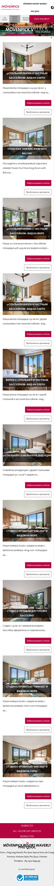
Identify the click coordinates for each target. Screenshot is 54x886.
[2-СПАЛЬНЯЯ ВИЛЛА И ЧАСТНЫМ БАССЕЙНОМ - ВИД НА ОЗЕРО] (27, 294)
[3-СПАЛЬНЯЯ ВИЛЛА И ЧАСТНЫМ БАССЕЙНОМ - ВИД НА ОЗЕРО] (27, 63)
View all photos (42, 31)
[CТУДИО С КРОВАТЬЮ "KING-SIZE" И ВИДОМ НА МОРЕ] (27, 520)
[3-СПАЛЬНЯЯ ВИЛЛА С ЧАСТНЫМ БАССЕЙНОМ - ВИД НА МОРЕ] (27, 218)
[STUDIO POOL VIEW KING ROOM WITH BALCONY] (27, 138)
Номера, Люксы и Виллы (15, 18)
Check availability (42, 18)
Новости (27, 826)
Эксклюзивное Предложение (27, 18)
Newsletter (27, 836)
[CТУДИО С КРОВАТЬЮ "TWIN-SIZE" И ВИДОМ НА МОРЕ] (27, 676)
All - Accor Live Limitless (27, 831)
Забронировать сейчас (38, 103)
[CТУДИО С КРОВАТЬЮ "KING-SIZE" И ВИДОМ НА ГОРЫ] (27, 756)
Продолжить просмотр (38, 112)
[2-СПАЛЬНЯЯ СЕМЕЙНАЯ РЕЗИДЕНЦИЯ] (27, 445)
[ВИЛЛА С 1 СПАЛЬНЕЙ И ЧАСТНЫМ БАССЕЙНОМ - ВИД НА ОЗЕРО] (27, 369)
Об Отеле (4, 18)
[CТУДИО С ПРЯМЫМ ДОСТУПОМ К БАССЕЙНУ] (27, 600)
